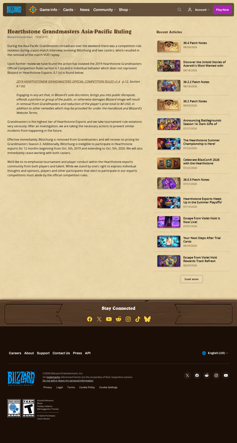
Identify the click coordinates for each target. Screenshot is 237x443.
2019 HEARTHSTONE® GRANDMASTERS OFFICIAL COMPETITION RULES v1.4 (68, 81)
